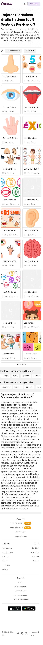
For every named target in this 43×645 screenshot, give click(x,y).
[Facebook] (22, 633)
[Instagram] (26, 633)
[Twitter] (18, 633)
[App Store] (14, 608)
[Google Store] (28, 608)
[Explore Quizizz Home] (6, 3)
